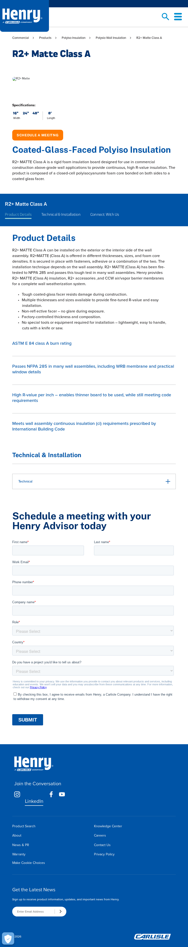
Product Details (18, 214)
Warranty (18, 854)
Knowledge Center (108, 826)
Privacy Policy (104, 854)
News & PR (20, 845)
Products (45, 37)
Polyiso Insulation (73, 37)
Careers (100, 835)
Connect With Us (104, 214)
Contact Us (102, 845)
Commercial (20, 37)
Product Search (23, 826)
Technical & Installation (61, 214)
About (16, 835)
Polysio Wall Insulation (111, 37)
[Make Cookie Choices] (8, 938)
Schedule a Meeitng (38, 135)
